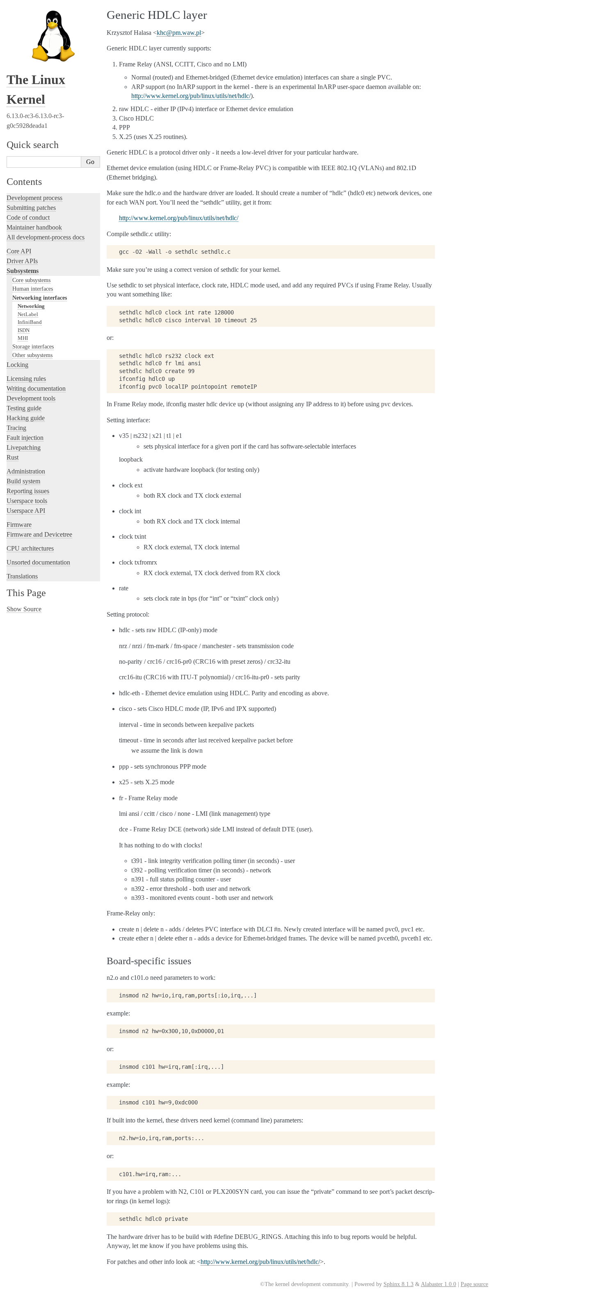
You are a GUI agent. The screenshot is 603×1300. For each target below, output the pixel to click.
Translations (22, 576)
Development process (34, 197)
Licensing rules (26, 378)
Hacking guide (26, 417)
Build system (23, 481)
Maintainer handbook (34, 227)
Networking (31, 306)
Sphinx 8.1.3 (398, 1284)
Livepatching (24, 447)
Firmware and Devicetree (39, 534)
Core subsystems (31, 280)
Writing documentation (36, 388)
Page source (474, 1284)
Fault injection (25, 437)
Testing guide (24, 408)
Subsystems (23, 270)
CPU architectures (30, 548)
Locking (17, 364)
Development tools (31, 398)
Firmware (19, 524)
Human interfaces (32, 288)
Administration (26, 471)
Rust (12, 457)
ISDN (24, 330)
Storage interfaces (33, 346)
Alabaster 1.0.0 (438, 1284)
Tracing (16, 427)
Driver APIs (22, 260)
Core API (19, 251)
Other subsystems (32, 355)
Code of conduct (28, 217)
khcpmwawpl (179, 32)
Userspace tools (27, 500)
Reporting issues (28, 490)
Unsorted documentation (38, 562)
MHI (23, 338)
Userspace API (26, 510)
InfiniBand (30, 322)
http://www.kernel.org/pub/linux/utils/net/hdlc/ (191, 95)
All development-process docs (46, 237)
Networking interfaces (39, 297)
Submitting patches (31, 207)
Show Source (24, 609)
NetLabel (28, 314)
